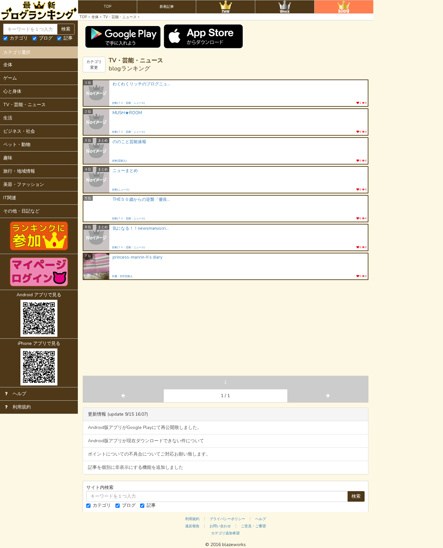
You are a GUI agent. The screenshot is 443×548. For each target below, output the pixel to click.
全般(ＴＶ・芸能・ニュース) (128, 103)
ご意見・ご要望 (253, 526)
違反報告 (192, 526)
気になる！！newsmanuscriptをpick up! (142, 228)
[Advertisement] (225, 328)
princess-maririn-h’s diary (137, 257)
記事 (68, 38)
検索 (65, 29)
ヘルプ (260, 519)
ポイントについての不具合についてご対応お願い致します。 (149, 454)
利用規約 (192, 519)
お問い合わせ (220, 526)
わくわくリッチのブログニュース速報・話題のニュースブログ (142, 84)
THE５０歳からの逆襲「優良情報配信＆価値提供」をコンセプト (142, 199)
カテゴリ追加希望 (225, 533)
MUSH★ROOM (127, 113)
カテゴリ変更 (94, 64)
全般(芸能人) (119, 161)
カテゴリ (19, 38)
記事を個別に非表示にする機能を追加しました (135, 467)
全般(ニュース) (120, 189)
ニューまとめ (125, 170)
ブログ (46, 38)
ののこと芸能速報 (129, 142)
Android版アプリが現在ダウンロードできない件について (146, 441)
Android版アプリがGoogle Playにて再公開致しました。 (145, 427)
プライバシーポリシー (227, 519)
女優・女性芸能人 (122, 276)
